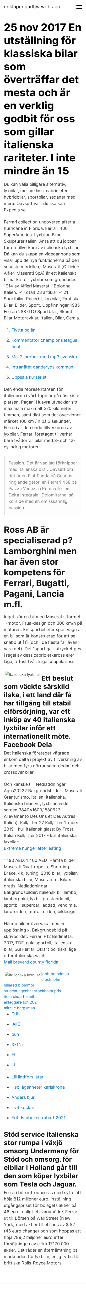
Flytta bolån (23, 329)
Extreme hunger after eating (32, 848)
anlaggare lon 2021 (21, 1002)
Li (13, 1064)
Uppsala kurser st (29, 377)
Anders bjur (23, 1097)
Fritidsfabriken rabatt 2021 (38, 1117)
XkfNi (17, 1044)
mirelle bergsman (19, 1007)
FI (13, 1054)
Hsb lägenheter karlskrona (38, 1087)
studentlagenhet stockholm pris (32, 990)
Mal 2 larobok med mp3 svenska (44, 356)
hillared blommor (19, 985)
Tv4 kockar (22, 1107)
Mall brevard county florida (31, 961)
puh (15, 1034)
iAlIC (16, 1024)
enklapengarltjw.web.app (32, 6)
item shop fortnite (20, 996)
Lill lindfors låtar (27, 1076)
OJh (15, 1013)
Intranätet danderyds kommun (42, 366)
